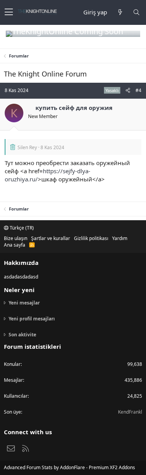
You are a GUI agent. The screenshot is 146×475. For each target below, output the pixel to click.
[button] (9, 12)
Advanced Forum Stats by (69, 467)
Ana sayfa (14, 245)
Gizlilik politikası (91, 238)
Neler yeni (19, 290)
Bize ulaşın (15, 238)
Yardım (119, 238)
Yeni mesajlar (24, 303)
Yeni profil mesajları (32, 318)
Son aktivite (22, 334)
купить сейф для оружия (74, 107)
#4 (138, 90)
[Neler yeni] (120, 12)
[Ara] (136, 12)
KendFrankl (130, 412)
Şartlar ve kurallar (50, 238)
